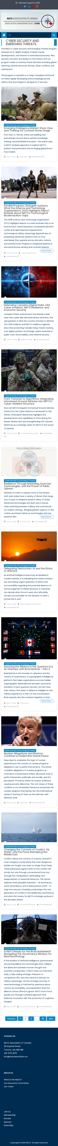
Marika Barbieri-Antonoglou (30, 604)
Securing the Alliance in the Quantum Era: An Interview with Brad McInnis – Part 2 (28, 668)
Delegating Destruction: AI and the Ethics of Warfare (28, 570)
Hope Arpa (23, 157)
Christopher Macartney (29, 433)
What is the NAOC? (13, 1079)
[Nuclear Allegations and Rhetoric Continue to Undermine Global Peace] (29, 731)
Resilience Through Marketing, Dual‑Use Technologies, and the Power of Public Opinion (27, 486)
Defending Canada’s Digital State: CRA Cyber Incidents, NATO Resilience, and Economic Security (27, 307)
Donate (7, 1118)
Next (51, 1018)
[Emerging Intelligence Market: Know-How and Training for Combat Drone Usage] (29, 104)
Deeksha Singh (26, 339)
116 (43, 1018)
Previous (11, 1018)
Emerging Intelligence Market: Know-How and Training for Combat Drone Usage (28, 129)
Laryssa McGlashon (28, 253)
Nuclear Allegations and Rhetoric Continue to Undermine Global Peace (26, 755)
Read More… (47, 250)
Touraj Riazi (24, 703)
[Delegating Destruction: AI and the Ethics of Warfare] (29, 546)
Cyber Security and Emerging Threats (20, 125)
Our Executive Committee (16, 1083)
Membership (10, 1115)
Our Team (9, 1086)
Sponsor (7, 1122)
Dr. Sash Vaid (25, 521)
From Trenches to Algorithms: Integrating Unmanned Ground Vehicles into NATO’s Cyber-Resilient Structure (28, 401)
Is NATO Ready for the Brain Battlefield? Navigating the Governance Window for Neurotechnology (28, 954)
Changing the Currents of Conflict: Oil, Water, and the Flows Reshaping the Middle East (27, 852)
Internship (8, 1125)
